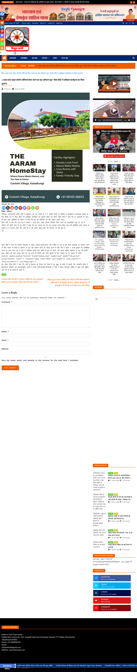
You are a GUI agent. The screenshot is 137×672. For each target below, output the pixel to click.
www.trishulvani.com (17, 650)
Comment (7, 302)
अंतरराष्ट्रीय (13, 58)
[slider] (112, 120)
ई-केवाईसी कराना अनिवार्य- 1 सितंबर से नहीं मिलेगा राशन (101, 666)
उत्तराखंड (44, 58)
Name (5, 331)
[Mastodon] (24, 208)
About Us (43, 23)
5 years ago (114, 480)
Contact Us (51, 23)
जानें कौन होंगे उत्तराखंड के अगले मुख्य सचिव (30, 2)
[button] (114, 110)
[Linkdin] (133, 23)
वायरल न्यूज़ (65, 58)
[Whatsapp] (33, 208)
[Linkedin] (16, 208)
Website (5, 349)
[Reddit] (12, 208)
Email (5, 340)
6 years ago (114, 502)
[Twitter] (127, 23)
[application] (114, 110)
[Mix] (29, 208)
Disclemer (35, 23)
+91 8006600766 (14, 642)
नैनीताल (116, 473)
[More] (37, 208)
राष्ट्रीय (55, 58)
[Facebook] (123, 23)
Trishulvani (126, 480)
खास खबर (34, 58)
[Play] (96, 120)
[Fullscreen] (133, 120)
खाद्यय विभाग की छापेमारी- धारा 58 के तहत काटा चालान (120, 534)
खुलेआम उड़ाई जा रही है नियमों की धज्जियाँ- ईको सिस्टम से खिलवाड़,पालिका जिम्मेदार (119, 517)
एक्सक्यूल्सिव (24, 58)
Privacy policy (26, 23)
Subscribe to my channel (115, 156)
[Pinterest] (20, 208)
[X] (8, 208)
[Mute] (129, 120)
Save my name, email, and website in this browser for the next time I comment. (40, 360)
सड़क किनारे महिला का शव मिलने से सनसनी (120, 546)
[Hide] (1, 52)
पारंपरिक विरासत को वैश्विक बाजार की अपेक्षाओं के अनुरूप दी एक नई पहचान (58, 666)
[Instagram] (130, 23)
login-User (59, 23)
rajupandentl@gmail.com (11, 647)
